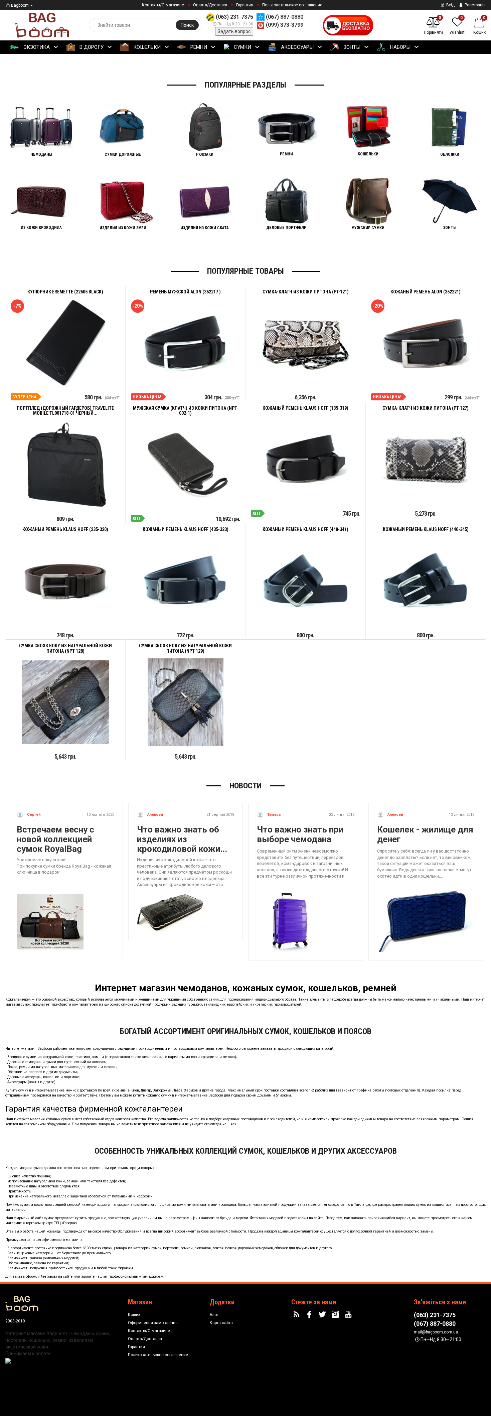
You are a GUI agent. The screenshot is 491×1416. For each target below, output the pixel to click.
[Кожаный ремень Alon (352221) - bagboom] (425, 343)
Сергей (33, 814)
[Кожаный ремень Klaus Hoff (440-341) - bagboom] (305, 581)
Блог (214, 1314)
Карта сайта (221, 1322)
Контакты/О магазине (163, 5)
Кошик (134, 1314)
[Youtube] (349, 1315)
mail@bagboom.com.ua (436, 1332)
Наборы (400, 47)
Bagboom (20, 5)
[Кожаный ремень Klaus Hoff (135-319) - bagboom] (305, 459)
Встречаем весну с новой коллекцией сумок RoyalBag (55, 839)
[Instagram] (336, 1315)
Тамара (273, 814)
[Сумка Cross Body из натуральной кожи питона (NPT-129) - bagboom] (185, 702)
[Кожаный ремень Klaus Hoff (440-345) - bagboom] (425, 581)
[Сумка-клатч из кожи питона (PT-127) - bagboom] (425, 459)
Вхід (450, 5)
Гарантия (244, 5)
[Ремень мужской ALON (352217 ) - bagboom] (185, 343)
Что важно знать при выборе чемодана (300, 834)
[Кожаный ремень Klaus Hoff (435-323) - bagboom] (185, 581)
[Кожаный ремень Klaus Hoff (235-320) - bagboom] (65, 581)
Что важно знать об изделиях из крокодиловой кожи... (182, 839)
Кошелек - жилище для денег (425, 834)
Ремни (198, 47)
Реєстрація (475, 5)
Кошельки (146, 47)
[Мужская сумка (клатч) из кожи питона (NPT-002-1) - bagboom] (185, 464)
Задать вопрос (234, 31)
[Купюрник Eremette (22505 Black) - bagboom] (65, 343)
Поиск (187, 25)
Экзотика (36, 47)
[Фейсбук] (310, 1315)
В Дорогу (91, 47)
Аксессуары (297, 47)
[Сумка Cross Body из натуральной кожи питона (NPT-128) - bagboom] (65, 702)
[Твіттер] (323, 1315)
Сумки (241, 47)
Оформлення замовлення (153, 1322)
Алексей (154, 814)
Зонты (351, 47)
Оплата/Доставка (210, 5)
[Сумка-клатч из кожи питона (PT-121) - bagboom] (305, 343)
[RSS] (297, 1315)
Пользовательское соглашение (292, 5)
